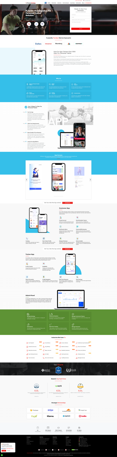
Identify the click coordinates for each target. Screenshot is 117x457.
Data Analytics (42, 442)
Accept (4, 450)
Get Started (67, 202)
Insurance (55, 442)
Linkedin (49, 449)
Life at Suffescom (30, 441)
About (28, 438)
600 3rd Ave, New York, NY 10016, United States (85, 446)
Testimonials (68, 442)
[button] (54, 196)
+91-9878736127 (83, 441)
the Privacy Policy (10, 448)
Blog (67, 438)
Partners (28, 442)
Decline (8, 450)
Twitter (55, 449)
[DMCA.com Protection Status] (75, 449)
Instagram (62, 449)
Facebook (42, 449)
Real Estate (55, 438)
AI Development (43, 441)
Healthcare (55, 441)
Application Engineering (44, 438)
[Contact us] (2, 455)
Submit (80, 28)
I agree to (8, 448)
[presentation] (27, 179)
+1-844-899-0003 (83, 438)
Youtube (68, 449)
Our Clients (68, 441)
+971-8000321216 (83, 442)
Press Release (68, 445)
